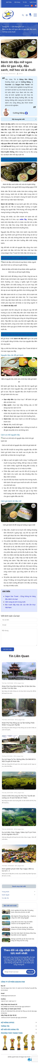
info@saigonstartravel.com (8, 995)
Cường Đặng (18, 113)
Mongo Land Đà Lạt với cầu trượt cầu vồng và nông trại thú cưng (22, 940)
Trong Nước (5, 892)
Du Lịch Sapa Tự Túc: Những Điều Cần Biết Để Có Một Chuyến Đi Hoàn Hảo (19, 760)
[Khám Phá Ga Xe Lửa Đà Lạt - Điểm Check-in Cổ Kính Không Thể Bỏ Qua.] (6, 929)
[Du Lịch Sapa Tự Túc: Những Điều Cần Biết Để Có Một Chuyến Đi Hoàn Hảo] (19, 744)
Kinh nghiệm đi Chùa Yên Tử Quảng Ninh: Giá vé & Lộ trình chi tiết (22, 911)
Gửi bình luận (7, 649)
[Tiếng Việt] (32, 5)
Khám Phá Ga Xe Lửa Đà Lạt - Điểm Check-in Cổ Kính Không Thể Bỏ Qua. (22, 928)
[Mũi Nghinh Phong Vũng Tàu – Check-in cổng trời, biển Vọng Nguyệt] (6, 917)
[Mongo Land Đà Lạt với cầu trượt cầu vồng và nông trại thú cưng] (6, 940)
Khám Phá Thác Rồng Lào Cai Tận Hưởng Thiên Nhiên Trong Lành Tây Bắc (18, 724)
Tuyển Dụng (33, 2)
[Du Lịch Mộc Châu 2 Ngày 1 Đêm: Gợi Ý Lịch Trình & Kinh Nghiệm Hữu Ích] (19, 817)
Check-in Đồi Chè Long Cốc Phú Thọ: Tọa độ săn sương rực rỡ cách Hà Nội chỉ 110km (18, 797)
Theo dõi (30, 972)
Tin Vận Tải (5, 898)
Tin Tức (25, 2)
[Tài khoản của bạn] (27, 15)
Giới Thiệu (9, 2)
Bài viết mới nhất (10, 906)
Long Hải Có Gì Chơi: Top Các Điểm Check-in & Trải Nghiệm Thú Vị (22, 922)
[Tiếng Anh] (36, 5)
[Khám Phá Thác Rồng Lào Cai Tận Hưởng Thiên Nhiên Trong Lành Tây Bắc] (19, 707)
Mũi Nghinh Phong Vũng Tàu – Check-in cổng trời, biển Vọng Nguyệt (23, 917)
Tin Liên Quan (19, 656)
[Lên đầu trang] (35, 1055)
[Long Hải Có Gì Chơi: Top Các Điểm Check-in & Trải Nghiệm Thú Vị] (6, 923)
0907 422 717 (12, 1001)
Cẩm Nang (17, 2)
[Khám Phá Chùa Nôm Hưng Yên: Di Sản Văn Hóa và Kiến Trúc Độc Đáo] (19, 671)
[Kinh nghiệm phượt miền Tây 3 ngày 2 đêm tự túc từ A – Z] (19, 853)
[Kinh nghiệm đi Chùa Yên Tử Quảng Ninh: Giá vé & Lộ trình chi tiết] (6, 911)
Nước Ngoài (5, 895)
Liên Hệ (27, 5)
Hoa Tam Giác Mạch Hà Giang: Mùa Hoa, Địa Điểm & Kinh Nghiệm (23, 934)
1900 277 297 (4, 1001)
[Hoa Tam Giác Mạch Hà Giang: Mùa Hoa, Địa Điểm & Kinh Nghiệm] (6, 934)
